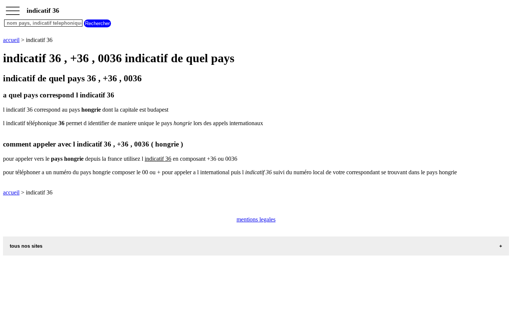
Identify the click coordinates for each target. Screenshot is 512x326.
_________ (12, 8)
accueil (11, 40)
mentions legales (256, 219)
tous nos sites (26, 246)
